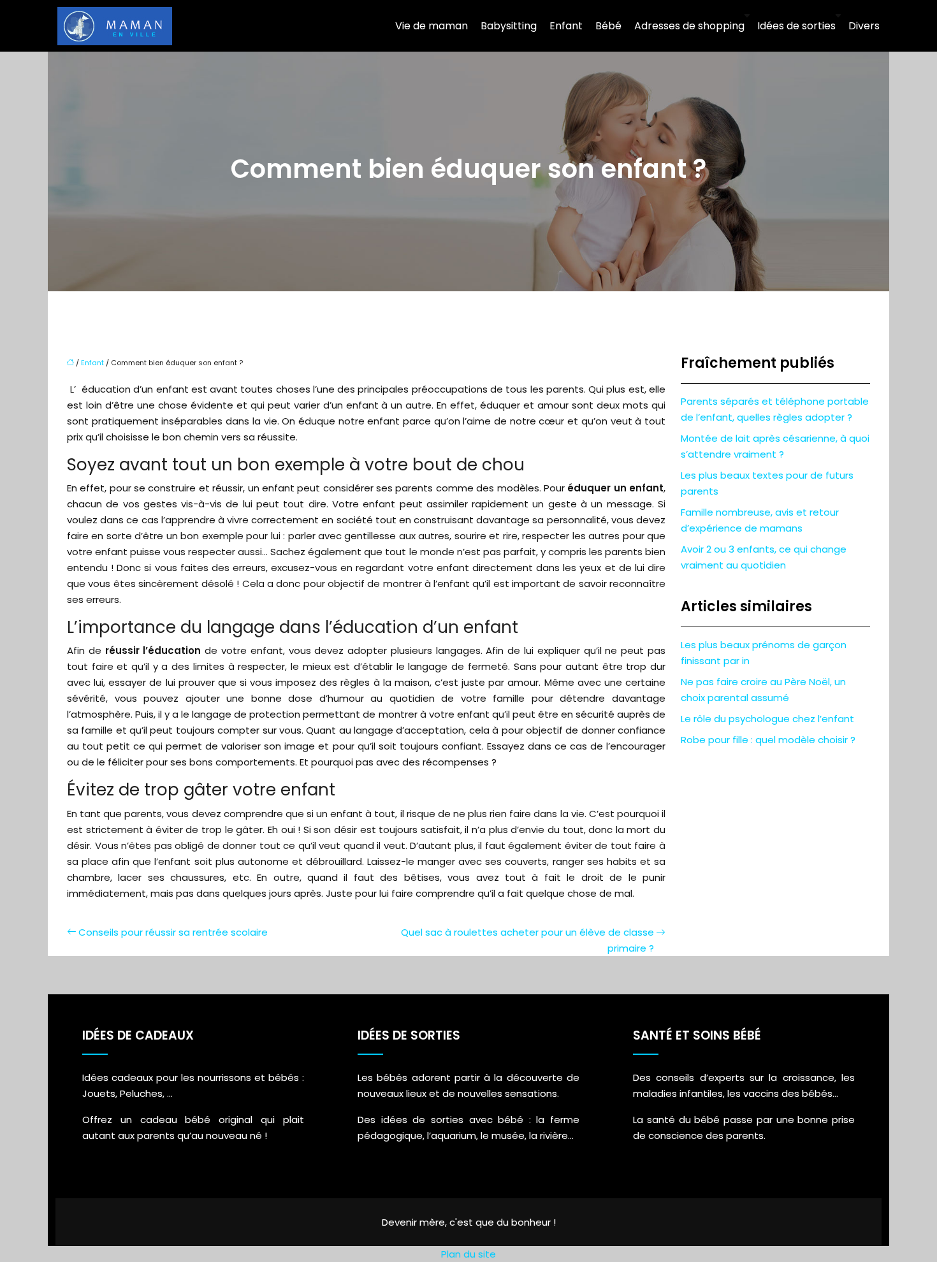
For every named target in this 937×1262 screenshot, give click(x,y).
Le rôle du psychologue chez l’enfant (767, 718)
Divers (864, 25)
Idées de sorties (796, 25)
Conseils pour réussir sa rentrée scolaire (173, 932)
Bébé (608, 25)
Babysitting (509, 25)
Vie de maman (431, 25)
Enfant (566, 25)
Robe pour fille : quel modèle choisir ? (768, 739)
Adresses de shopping (689, 25)
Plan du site (468, 1254)
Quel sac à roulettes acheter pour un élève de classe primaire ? (527, 940)
